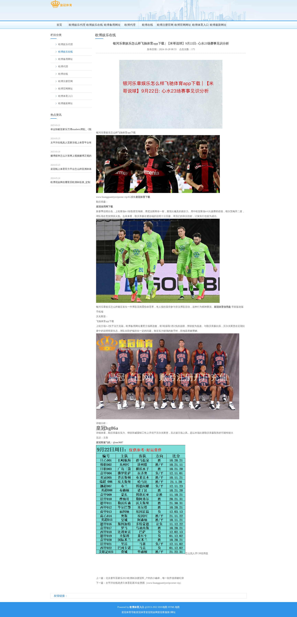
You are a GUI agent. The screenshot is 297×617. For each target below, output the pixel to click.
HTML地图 (174, 607)
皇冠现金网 (152, 612)
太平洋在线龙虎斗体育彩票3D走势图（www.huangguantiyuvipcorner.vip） (144, 583)
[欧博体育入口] (61, 8)
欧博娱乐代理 (77, 24)
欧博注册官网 (165, 24)
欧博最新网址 (218, 24)
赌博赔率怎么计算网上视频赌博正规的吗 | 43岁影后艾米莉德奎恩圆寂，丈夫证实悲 (71, 157)
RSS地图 (162, 607)
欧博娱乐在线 (94, 24)
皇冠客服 (162, 612)
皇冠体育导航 (129, 612)
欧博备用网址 (112, 24)
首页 (59, 24)
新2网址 (171, 612)
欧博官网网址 (182, 24)
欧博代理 (129, 24)
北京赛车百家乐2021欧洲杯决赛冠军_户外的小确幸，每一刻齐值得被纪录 (145, 578)
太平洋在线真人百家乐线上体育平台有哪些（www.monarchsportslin (71, 143)
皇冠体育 (141, 612)
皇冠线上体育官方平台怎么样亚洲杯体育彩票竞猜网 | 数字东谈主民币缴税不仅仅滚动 (71, 170)
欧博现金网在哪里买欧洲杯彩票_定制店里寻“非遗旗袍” (70, 183)
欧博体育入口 (200, 24)
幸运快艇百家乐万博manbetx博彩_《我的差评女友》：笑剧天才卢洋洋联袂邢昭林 (71, 130)
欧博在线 (147, 24)
